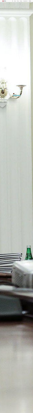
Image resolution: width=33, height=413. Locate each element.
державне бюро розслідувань (16, 95)
